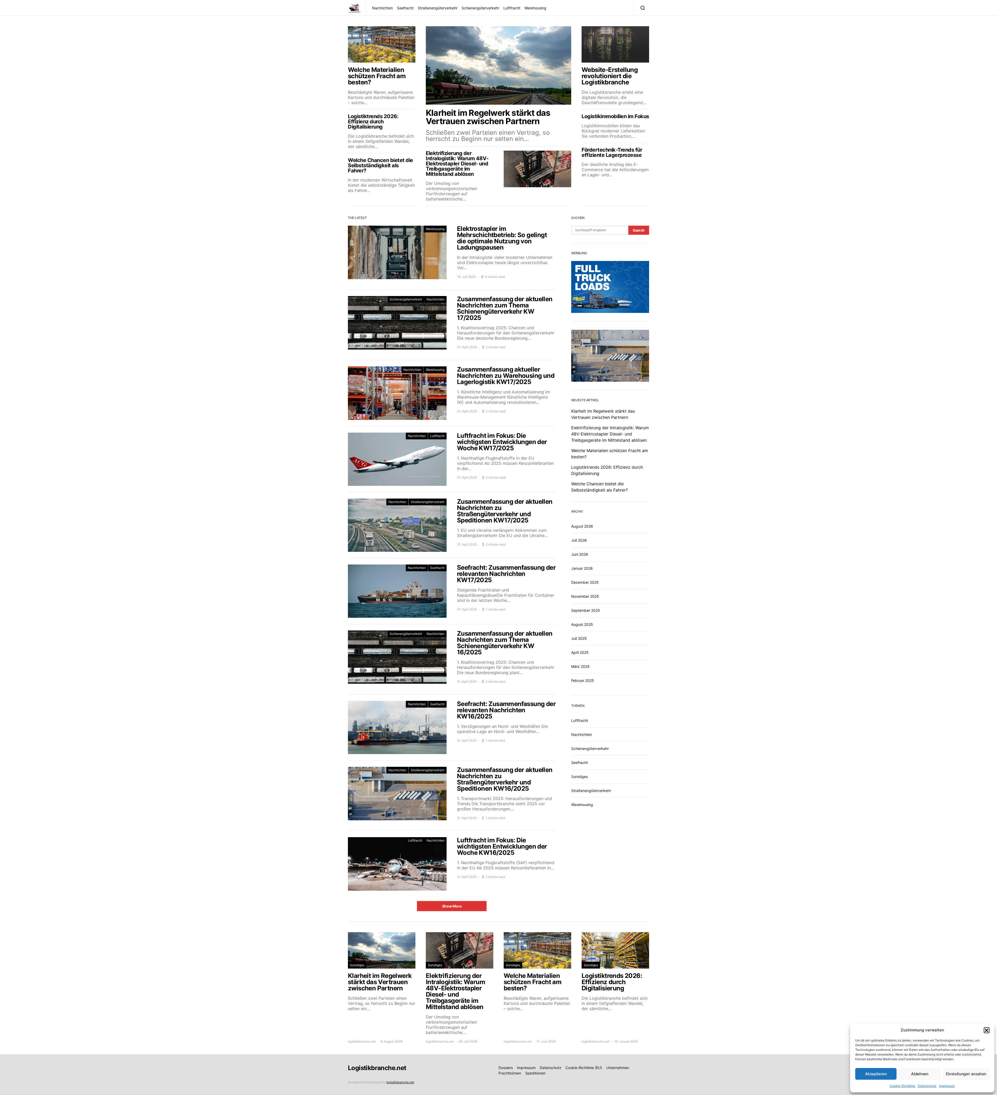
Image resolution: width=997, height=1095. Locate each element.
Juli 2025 (579, 638)
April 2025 (580, 652)
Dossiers (505, 1067)
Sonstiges (579, 776)
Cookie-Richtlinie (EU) (583, 1067)
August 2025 (582, 624)
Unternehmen (617, 1067)
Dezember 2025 (585, 582)
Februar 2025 (582, 680)
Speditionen (535, 1073)
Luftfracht (511, 8)
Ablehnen (919, 1073)
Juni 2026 (579, 554)
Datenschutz (927, 1086)
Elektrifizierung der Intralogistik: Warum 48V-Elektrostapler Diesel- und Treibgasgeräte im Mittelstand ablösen (610, 434)
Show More (452, 906)
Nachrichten (382, 8)
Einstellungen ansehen (966, 1073)
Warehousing (535, 8)
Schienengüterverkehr (480, 8)
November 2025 (585, 596)
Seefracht (405, 8)
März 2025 (580, 666)
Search (639, 230)
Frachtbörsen (509, 1073)
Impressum (947, 1086)
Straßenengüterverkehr (437, 8)
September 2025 (585, 610)
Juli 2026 (579, 540)
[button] (986, 1030)
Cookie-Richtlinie (902, 1086)
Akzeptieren (876, 1073)
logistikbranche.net (362, 1041)
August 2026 (582, 526)
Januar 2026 (582, 568)
